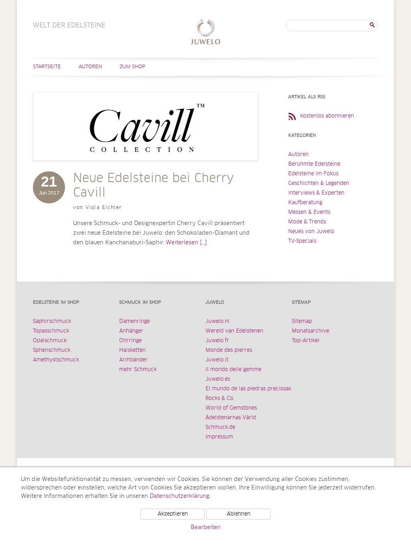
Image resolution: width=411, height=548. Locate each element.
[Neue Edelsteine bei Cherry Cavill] (145, 168)
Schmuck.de (220, 427)
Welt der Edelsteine (205, 32)
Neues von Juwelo (311, 231)
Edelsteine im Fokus (313, 174)
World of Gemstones (231, 408)
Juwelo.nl (218, 321)
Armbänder (133, 360)
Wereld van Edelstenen (234, 331)
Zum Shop (132, 67)
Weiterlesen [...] (186, 243)
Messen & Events (309, 212)
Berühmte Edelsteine (314, 164)
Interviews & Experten (316, 193)
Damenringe (134, 321)
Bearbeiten (206, 527)
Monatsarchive (310, 331)
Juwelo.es (218, 379)
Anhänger (131, 331)
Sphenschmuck (51, 350)
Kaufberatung (305, 202)
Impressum (219, 437)
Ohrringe (130, 340)
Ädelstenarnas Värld (231, 417)
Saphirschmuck (52, 321)
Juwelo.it (217, 360)
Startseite (47, 67)
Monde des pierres (229, 350)
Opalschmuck (50, 340)
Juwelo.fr (217, 340)
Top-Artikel (305, 340)
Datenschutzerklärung (180, 496)
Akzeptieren (173, 514)
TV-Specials (302, 241)
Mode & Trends (307, 222)
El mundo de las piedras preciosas (248, 389)
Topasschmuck (51, 331)
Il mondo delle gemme (233, 369)
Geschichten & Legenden (318, 183)
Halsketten (132, 350)
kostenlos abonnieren (327, 116)
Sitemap (302, 321)
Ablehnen (238, 514)
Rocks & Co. (220, 398)
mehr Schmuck (138, 369)
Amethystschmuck (56, 360)
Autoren (90, 67)
